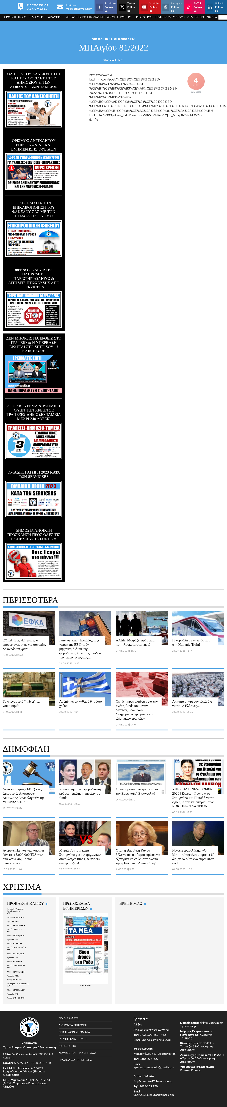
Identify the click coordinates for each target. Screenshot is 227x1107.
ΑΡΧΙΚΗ (10, 17)
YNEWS (179, 17)
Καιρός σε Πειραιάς (15, 929)
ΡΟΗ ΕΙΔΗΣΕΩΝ (159, 17)
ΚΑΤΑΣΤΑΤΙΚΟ (67, 1045)
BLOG (140, 17)
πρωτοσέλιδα (85, 985)
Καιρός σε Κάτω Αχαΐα (16, 965)
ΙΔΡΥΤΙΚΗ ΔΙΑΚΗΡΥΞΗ (73, 1039)
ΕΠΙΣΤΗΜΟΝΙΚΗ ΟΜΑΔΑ (74, 1032)
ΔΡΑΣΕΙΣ (54, 17)
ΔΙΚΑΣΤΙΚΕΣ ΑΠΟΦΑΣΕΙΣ (85, 17)
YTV (190, 17)
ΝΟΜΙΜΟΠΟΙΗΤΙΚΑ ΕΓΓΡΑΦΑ (77, 1052)
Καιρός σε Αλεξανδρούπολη (18, 984)
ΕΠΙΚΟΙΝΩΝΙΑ (206, 17)
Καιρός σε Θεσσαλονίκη (16, 947)
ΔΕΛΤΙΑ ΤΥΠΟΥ (119, 17)
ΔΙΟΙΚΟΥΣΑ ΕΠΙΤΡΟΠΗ (73, 1025)
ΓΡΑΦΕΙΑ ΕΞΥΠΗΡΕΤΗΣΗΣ (75, 1059)
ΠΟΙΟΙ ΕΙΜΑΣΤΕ (30, 17)
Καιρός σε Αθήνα (13, 911)
